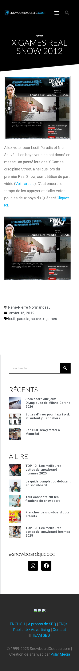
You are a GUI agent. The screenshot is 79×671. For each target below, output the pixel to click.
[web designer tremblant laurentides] (35, 610)
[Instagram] (33, 566)
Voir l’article (25, 183)
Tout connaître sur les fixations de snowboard (42, 499)
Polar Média (60, 654)
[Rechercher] (65, 368)
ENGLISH (17, 624)
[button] (57, 13)
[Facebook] (46, 566)
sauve (36, 318)
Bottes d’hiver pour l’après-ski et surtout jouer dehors (48, 416)
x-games (49, 318)
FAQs (63, 624)
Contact (59, 629)
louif (12, 318)
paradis (23, 318)
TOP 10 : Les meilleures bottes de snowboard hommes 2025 (43, 469)
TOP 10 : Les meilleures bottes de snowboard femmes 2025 (47, 531)
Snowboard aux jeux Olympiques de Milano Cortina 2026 (47, 402)
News (39, 36)
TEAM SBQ (41, 635)
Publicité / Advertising (31, 629)
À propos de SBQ (42, 624)
